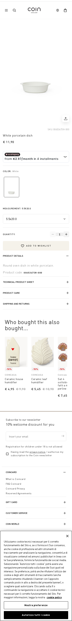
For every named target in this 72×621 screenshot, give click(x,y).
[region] (36, 576)
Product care (11, 292)
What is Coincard (15, 479)
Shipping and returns (16, 303)
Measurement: (17, 208)
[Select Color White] (11, 187)
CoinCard (11, 472)
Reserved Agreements (19, 493)
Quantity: (9, 234)
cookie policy (54, 597)
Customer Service (16, 513)
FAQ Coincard (13, 483)
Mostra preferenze (36, 605)
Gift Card (11, 502)
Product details (13, 255)
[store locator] (57, 10)
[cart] (65, 10)
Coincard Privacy (15, 488)
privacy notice (37, 451)
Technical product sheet (18, 282)
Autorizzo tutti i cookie (36, 614)
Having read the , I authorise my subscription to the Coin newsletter (37, 453)
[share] (65, 118)
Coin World (12, 523)
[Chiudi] (67, 536)
